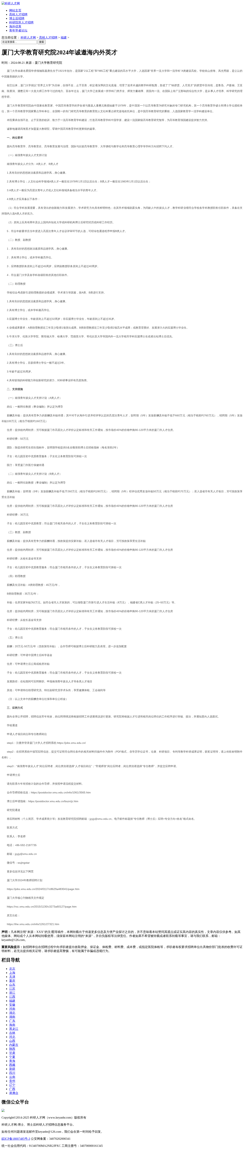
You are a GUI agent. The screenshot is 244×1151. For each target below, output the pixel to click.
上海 (12, 972)
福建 (64, 37)
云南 (12, 1076)
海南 (12, 1024)
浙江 (12, 992)
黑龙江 (13, 1028)
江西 (12, 996)
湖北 (12, 1012)
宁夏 (12, 1056)
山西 (12, 1040)
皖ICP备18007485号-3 (16, 1138)
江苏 (12, 988)
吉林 (12, 1032)
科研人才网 (28, 37)
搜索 (41, 41)
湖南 (12, 1016)
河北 (12, 1036)
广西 (12, 1089)
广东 (12, 1020)
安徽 (12, 1004)
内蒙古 (13, 1044)
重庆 (12, 980)
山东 (12, 984)
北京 (12, 968)
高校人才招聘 (48, 37)
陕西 (12, 1048)
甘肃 (12, 1052)
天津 (12, 976)
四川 (12, 1072)
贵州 (12, 1080)
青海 (12, 1060)
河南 (12, 1008)
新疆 (12, 1068)
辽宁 (12, 1085)
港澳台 (13, 1093)
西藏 (12, 1064)
